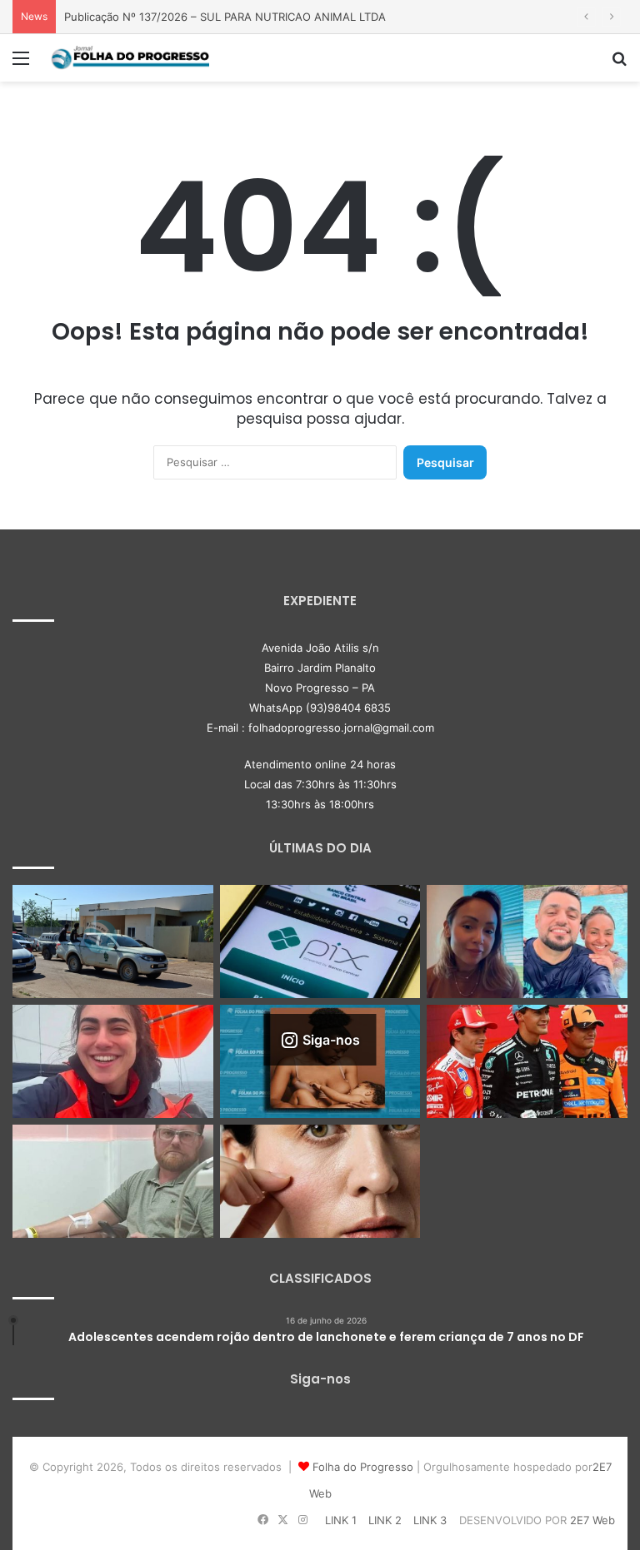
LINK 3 (430, 1520)
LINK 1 (341, 1520)
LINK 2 (385, 1520)
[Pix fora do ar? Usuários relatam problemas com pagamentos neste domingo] (320, 941)
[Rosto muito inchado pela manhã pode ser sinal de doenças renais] (320, 1181)
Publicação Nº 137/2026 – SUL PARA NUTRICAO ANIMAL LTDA (225, 16)
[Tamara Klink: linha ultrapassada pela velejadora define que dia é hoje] (112, 1061)
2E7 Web (592, 1520)
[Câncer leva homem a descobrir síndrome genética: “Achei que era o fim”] (112, 1181)
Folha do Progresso (362, 1466)
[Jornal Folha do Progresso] (130, 58)
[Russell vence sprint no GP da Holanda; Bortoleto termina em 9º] (527, 1061)
